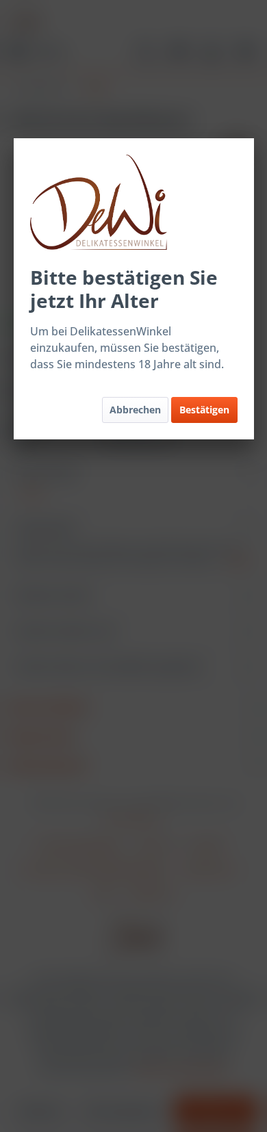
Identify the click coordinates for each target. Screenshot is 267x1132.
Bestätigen (204, 409)
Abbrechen (135, 409)
